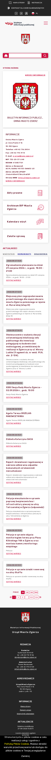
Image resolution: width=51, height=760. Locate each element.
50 (32, 592)
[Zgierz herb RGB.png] (25, 39)
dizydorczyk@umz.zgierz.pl (26, 657)
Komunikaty (24, 254)
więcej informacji (35, 75)
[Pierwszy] (11, 597)
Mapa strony (19, 3)
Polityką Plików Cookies (16, 744)
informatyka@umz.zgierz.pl (25, 669)
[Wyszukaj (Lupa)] (45, 55)
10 (23, 592)
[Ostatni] (40, 597)
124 (36, 597)
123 (31, 597)
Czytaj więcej (13, 280)
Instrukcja (37, 3)
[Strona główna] (6, 55)
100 (36, 592)
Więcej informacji (15, 181)
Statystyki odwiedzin (25, 714)
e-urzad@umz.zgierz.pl (23, 156)
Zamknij (25, 756)
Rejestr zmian (25, 710)
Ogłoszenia (40, 254)
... (26, 597)
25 (27, 592)
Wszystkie (9, 254)
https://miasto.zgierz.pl (29, 178)
